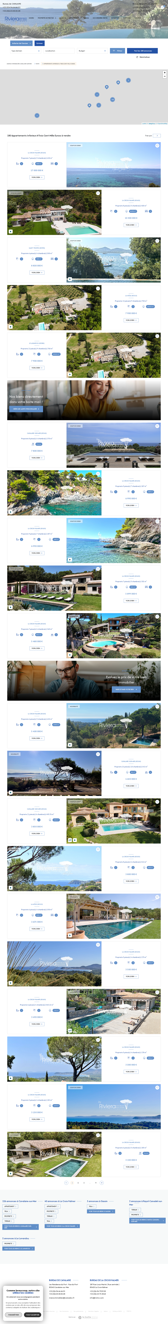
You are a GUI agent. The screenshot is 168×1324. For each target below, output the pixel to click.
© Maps (151, 123)
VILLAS (61, 18)
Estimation (115, 18)
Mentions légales (93, 1311)
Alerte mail (127, 18)
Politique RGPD (117, 1311)
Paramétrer (13, 1315)
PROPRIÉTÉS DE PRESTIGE (46, 18)
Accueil (31, 18)
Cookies (129, 1311)
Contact (138, 18)
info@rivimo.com (97, 1298)
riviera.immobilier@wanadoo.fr (61, 1298)
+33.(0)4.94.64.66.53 (11, 7)
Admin (106, 1311)
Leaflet (144, 123)
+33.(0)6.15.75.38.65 (141, 10)
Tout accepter (32, 1315)
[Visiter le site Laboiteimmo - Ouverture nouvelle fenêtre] (87, 1317)
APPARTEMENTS (74, 18)
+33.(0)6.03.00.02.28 (11, 10)
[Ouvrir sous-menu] (56, 18)
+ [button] (165, 72)
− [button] (165, 76)
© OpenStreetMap (162, 123)
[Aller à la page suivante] (102, 1183)
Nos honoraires (64, 1311)
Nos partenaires (78, 1311)
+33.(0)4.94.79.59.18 (141, 7)
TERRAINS (86, 18)
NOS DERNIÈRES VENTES (100, 18)
